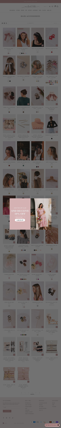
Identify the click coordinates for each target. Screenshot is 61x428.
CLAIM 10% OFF (20, 220)
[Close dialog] (50, 200)
